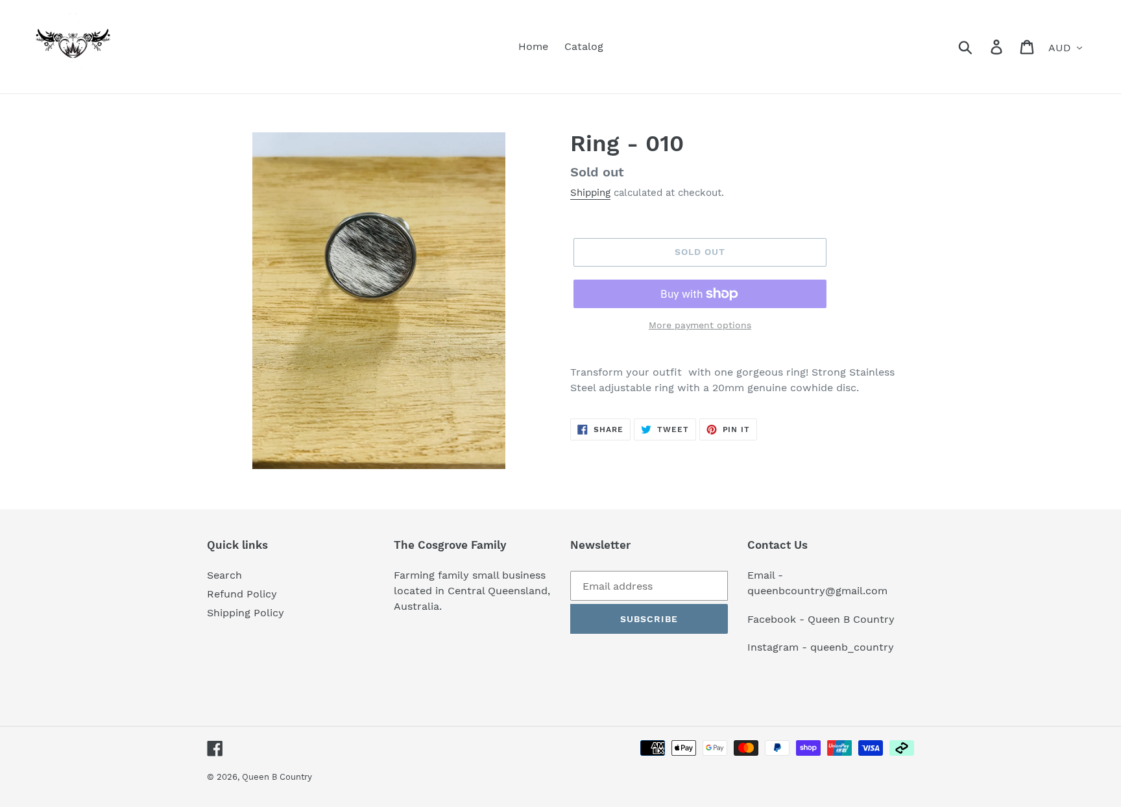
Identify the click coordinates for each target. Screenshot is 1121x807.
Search (224, 575)
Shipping (590, 193)
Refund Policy (242, 594)
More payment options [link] (700, 325)
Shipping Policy (245, 613)
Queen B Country (277, 777)
